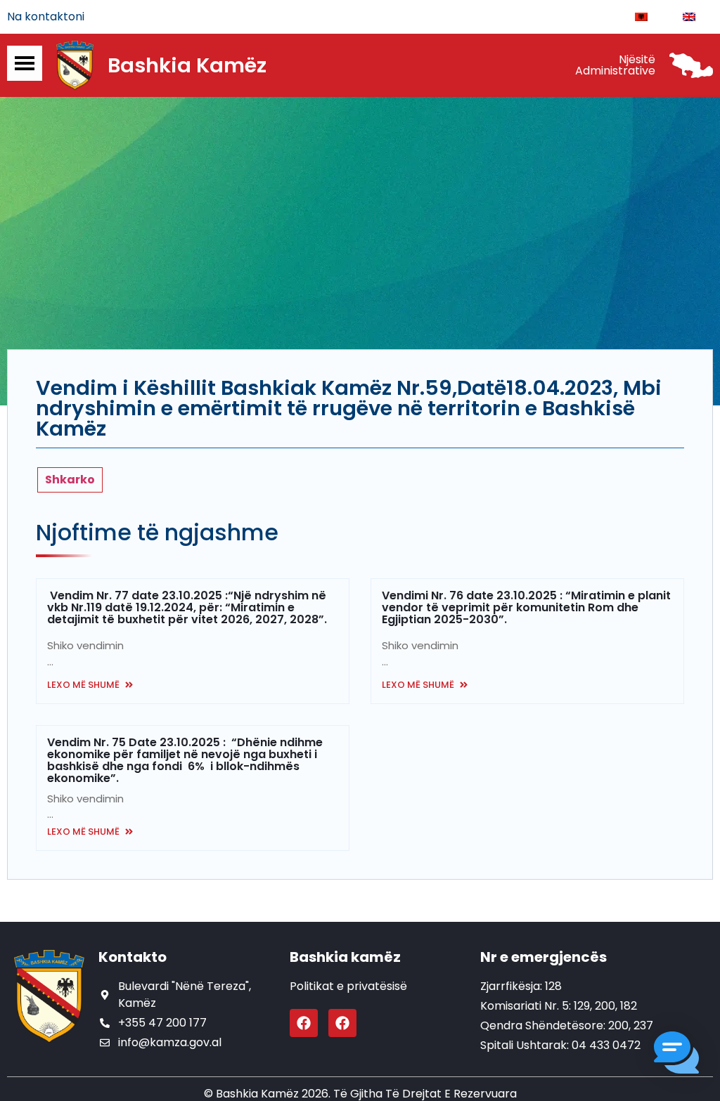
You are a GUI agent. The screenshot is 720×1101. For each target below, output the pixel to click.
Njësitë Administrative (615, 65)
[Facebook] (304, 1023)
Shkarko (70, 479)
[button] (676, 1055)
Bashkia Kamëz (187, 65)
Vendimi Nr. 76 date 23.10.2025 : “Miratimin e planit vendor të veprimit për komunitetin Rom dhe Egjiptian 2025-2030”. (526, 607)
